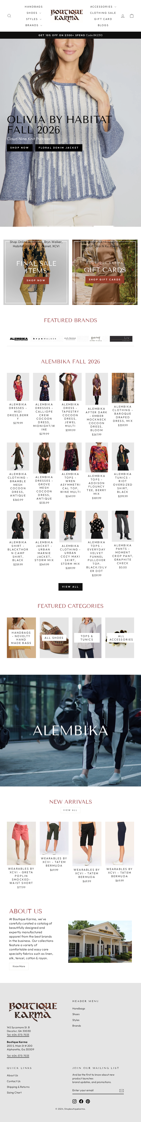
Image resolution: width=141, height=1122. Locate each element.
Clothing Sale (103, 12)
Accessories (102, 6)
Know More (19, 966)
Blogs (103, 25)
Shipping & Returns (18, 1086)
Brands (32, 25)
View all (70, 586)
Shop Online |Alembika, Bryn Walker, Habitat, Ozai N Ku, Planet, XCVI (36, 244)
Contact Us (13, 1081)
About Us (12, 1075)
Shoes (33, 12)
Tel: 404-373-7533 (18, 1034)
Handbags (34, 6)
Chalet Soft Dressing (70, 147)
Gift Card (103, 19)
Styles (32, 19)
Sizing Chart (14, 1092)
